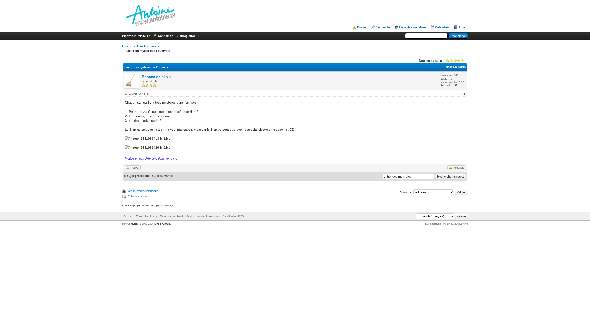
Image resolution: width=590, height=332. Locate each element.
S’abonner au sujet (138, 196)
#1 (463, 93)
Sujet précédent (138, 176)
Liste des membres (412, 27)
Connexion (165, 36)
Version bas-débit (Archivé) (203, 216)
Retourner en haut (171, 216)
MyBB (134, 223)
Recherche (382, 27)
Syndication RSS (233, 216)
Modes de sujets (456, 66)
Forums (127, 46)
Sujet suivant (161, 176)
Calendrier (442, 27)
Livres (152, 46)
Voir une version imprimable (143, 191)
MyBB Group (162, 223)
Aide (462, 27)
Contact (128, 216)
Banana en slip (155, 77)
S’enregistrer (186, 36)
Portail (362, 27)
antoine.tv (140, 46)
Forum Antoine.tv (146, 216)
